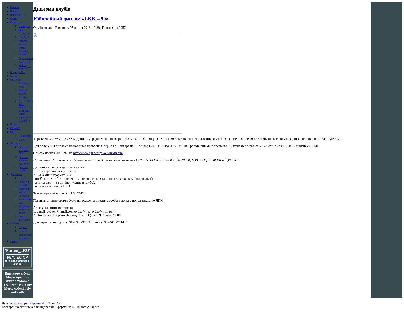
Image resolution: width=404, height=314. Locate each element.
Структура (15, 22)
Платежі (23, 231)
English (14, 241)
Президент (24, 26)
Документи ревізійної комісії (24, 209)
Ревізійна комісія (23, 53)
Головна (14, 7)
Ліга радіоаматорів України (21, 303)
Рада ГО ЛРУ (26, 36)
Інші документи (24, 218)
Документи (16, 174)
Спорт (13, 124)
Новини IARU (17, 14)
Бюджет (23, 227)
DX (12, 132)
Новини (14, 11)
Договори (24, 195)
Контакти (15, 76)
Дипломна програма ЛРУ (24, 150)
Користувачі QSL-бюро (25, 119)
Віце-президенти (24, 32)
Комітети (23, 40)
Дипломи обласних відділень (23, 160)
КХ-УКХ (15, 128)
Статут (22, 178)
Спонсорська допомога (25, 236)
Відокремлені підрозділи (26, 60)
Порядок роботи (23, 92)
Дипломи (15, 143)
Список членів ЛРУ (25, 67)
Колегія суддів (23, 46)
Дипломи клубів (23, 169)
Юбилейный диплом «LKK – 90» (70, 18)
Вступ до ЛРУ (17, 72)
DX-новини (25, 135)
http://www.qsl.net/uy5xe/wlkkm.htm (98, 153)
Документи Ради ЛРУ (24, 183)
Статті (13, 18)
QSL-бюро (15, 79)
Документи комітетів (24, 190)
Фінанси (14, 223)
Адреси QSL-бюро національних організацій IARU (26, 107)
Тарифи (23, 97)
